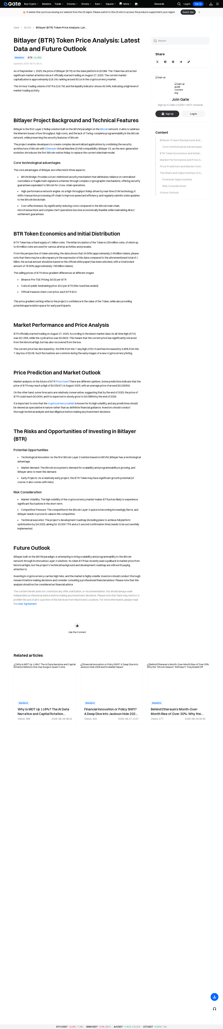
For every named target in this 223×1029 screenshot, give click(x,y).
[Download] (214, 997)
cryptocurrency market (61, 403)
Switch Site (188, 12)
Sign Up (198, 4)
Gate (16, 27)
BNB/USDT (92, 1026)
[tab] (180, 140)
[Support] (214, 1009)
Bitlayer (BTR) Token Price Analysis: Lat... (61, 27)
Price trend (62, 381)
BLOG (27, 27)
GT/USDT (148, 1026)
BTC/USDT (62, 1026)
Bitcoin (104, 129)
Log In (187, 4)
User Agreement (27, 603)
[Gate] (12, 4)
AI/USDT (118, 1026)
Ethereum (50, 148)
